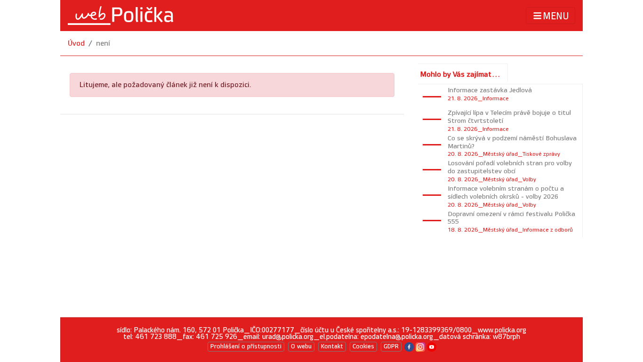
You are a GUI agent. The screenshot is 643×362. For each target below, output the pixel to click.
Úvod (76, 43)
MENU (556, 16)
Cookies (363, 346)
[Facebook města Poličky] (409, 346)
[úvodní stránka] (120, 15)
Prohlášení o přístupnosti (245, 346)
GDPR (391, 346)
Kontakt (332, 346)
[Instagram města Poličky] (420, 346)
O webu (301, 346)
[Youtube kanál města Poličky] (431, 346)
